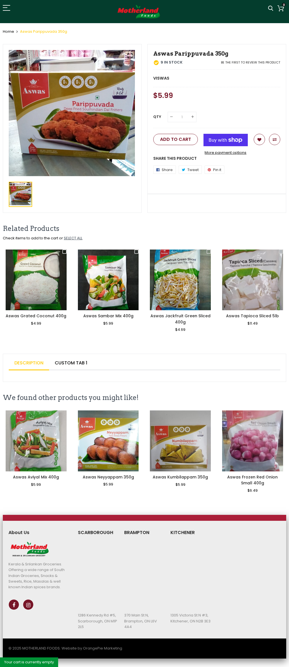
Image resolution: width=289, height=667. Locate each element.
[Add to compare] (274, 139)
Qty (157, 116)
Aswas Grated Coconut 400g (36, 316)
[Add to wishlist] (259, 139)
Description (28, 363)
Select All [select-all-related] (73, 238)
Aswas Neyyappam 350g (108, 477)
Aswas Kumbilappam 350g (180, 477)
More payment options (225, 152)
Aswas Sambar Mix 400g (108, 316)
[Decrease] (171, 117)
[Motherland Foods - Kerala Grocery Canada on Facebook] (13, 604)
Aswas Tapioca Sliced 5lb (252, 316)
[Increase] (192, 117)
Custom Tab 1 (71, 363)
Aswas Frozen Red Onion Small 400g (252, 480)
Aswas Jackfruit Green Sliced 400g (180, 319)
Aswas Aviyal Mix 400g (36, 477)
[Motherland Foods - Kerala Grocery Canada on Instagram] (28, 604)
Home (8, 31)
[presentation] (14, 294)
